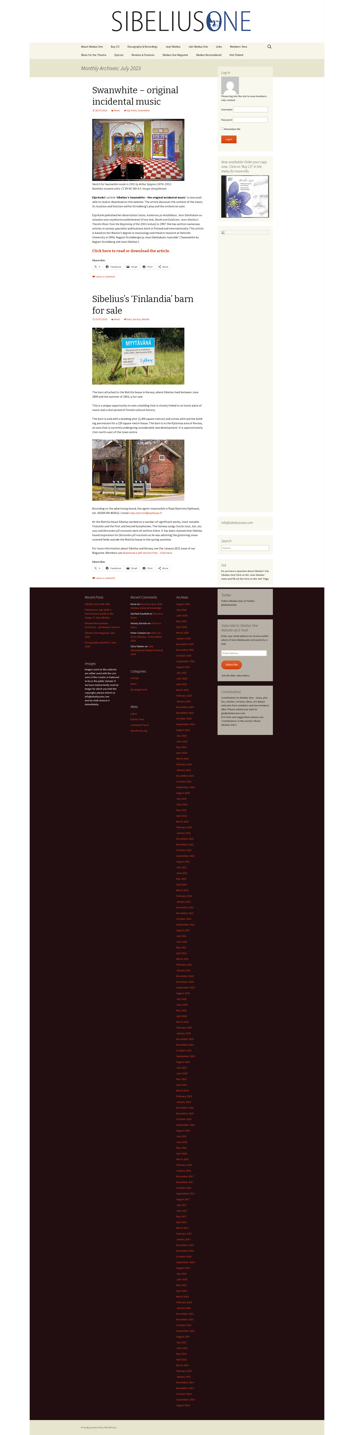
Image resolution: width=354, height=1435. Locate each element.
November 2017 (185, 1182)
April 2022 (181, 884)
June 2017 (181, 1210)
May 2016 (181, 1285)
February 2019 (184, 1096)
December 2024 (185, 707)
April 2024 (181, 753)
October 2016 (183, 1256)
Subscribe (231, 664)
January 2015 (183, 1376)
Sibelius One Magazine (175, 55)
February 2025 (184, 695)
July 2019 (181, 1067)
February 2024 (184, 764)
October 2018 (183, 1119)
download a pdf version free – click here (147, 553)
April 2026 (181, 627)
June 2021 (181, 941)
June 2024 (181, 741)
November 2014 (185, 1388)
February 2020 (184, 1027)
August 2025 (183, 667)
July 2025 (181, 672)
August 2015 (183, 1336)
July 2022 (181, 867)
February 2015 (184, 1371)
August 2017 (183, 1199)
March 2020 (182, 1021)
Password (226, 119)
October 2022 (183, 850)
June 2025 (181, 678)
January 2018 (183, 1170)
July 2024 (181, 735)
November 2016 (185, 1250)
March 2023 (182, 821)
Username (226, 109)
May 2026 (181, 621)
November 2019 (185, 1044)
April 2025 (181, 684)
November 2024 (185, 712)
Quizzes (119, 55)
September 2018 (185, 1125)
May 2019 (181, 1079)
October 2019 (183, 1050)
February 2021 (184, 964)
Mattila (145, 319)
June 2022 (181, 873)
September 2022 (185, 856)
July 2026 (181, 609)
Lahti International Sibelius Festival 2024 (147, 650)
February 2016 (184, 1302)
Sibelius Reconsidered (208, 55)
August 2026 (183, 604)
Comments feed (139, 725)
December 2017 (185, 1176)
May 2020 (181, 1010)
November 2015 (185, 1319)
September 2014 (185, 1399)
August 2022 (183, 861)
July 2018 (181, 1136)
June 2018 (181, 1142)
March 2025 (182, 690)
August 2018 (183, 1130)
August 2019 (183, 1062)
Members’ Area (238, 46)
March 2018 (182, 1159)
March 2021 (182, 959)
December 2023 (185, 775)
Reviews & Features (143, 55)
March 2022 (182, 890)
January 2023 (183, 833)
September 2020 (185, 987)
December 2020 (185, 976)
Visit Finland (236, 55)
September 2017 (185, 1193)
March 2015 (182, 1365)
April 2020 (181, 1016)
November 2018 (185, 1113)
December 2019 (185, 1039)
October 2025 (183, 655)
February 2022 (184, 896)
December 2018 (185, 1107)
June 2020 (181, 1004)
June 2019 (181, 1073)
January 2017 (183, 1239)
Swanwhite (144, 110)
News (117, 110)
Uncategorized (139, 689)
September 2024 (185, 724)
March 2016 (182, 1296)
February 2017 (184, 1233)
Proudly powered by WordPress (99, 1427)
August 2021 (183, 930)
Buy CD (115, 46)
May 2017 (181, 1216)
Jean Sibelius (173, 46)
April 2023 (181, 815)
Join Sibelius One (198, 46)
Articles (135, 678)
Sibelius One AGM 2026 (97, 604)
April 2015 (181, 1359)
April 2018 (181, 1153)
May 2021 (181, 947)
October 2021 (183, 918)
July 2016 (181, 1273)
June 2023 (181, 804)
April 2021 (181, 953)
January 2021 (183, 970)
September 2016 (185, 1262)
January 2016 (183, 1308)
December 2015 (185, 1313)
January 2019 (183, 1102)
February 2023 (184, 827)
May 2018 (181, 1147)
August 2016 (183, 1268)
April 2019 (181, 1084)
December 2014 (185, 1382)
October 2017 (183, 1187)
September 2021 (185, 924)
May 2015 (181, 1353)
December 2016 (185, 1245)
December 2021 (185, 907)
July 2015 (181, 1342)
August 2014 (183, 1405)
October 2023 (183, 781)
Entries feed (137, 719)
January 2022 (183, 901)
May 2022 (181, 878)
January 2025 (183, 701)
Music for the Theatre (93, 55)
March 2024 (182, 758)
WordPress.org (139, 730)
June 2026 (181, 615)
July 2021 (181, 936)
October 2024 (183, 718)
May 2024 (181, 747)
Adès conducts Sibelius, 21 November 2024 (146, 636)
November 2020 (185, 981)
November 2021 (185, 913)
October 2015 (183, 1325)
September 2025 (185, 661)
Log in (134, 713)
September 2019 (185, 1056)
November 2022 (185, 844)
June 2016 (181, 1279)
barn (129, 319)
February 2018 (184, 1165)
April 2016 (181, 1290)
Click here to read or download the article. (131, 251)
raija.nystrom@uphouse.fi (145, 513)
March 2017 (182, 1228)
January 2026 (183, 638)
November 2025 (185, 650)
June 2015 (181, 1348)
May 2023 (181, 810)
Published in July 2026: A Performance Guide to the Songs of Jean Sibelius (99, 613)
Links (219, 46)
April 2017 (181, 1222)
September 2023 (185, 787)
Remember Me (232, 129)
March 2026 (182, 632)
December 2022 (185, 838)
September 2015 (185, 1331)
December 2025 (185, 644)
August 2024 (183, 730)
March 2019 (182, 1090)
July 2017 (181, 1205)
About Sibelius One (92, 46)
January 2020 (183, 1033)
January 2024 (183, 770)
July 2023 (181, 798)
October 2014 (183, 1393)
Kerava (137, 319)
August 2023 (183, 793)
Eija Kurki (131, 110)
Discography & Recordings (142, 46)
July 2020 (181, 999)
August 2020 (183, 993)
